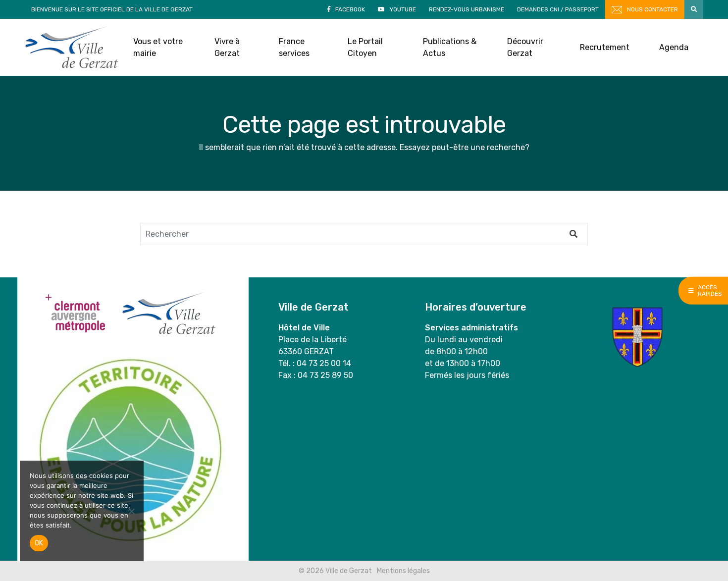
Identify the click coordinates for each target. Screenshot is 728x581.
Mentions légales (403, 571)
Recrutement (604, 47)
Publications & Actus (449, 47)
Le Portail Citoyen (365, 47)
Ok (39, 543)
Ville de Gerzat (71, 47)
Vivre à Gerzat (227, 47)
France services (294, 47)
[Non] (131, 511)
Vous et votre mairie (158, 47)
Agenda (673, 47)
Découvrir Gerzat (525, 47)
